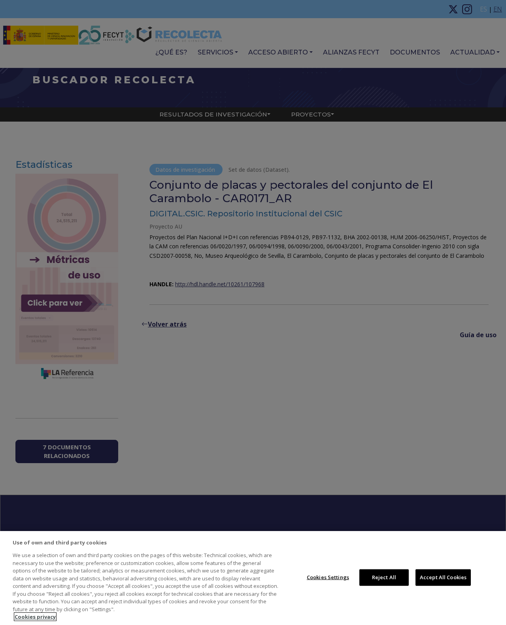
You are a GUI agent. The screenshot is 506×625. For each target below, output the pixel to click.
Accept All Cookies (443, 577)
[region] (253, 578)
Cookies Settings (328, 577)
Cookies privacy (35, 616)
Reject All (384, 577)
